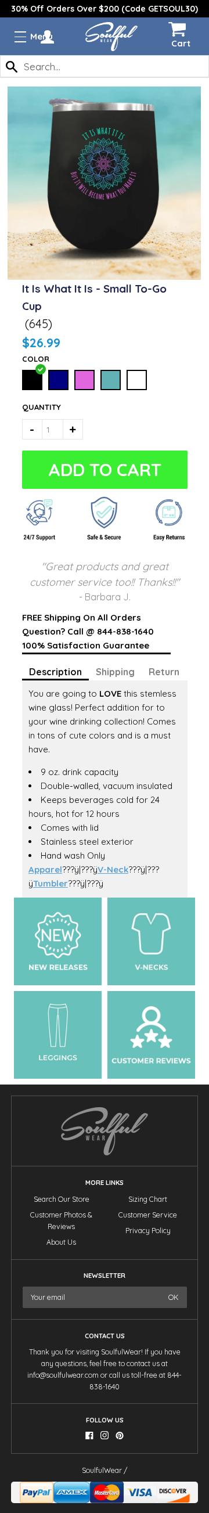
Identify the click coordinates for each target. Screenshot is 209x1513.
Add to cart (102, 470)
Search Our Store (61, 1199)
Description (55, 672)
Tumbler (50, 883)
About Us (61, 1242)
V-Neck (113, 869)
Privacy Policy (148, 1230)
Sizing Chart (147, 1199)
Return (164, 672)
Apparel (45, 869)
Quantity (34, 407)
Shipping (115, 672)
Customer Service (147, 1215)
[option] (104, 8)
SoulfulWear (102, 1470)
